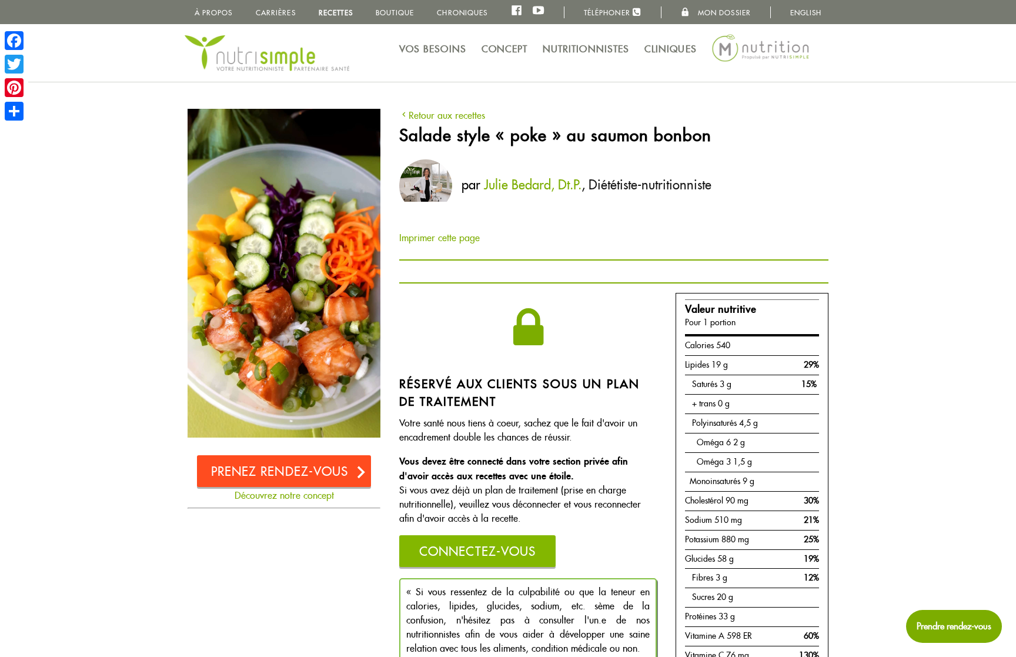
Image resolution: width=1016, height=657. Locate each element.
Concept (505, 49)
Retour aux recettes (447, 115)
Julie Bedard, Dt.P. (532, 184)
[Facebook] (14, 40)
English (806, 12)
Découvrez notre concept (284, 495)
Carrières (276, 12)
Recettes (336, 12)
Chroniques (462, 12)
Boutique (395, 12)
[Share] (14, 111)
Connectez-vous (477, 551)
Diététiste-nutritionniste (650, 184)
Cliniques (670, 49)
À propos (214, 12)
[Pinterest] (14, 87)
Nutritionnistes (586, 49)
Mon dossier (723, 12)
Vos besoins (432, 49)
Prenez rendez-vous (280, 471)
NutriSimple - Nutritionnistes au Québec (267, 53)
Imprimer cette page (439, 238)
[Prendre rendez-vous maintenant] (954, 626)
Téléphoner (608, 12)
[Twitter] (14, 64)
